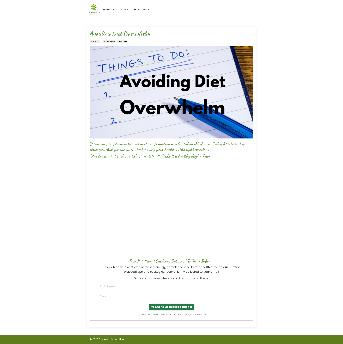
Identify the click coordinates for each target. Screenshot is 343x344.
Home (106, 9)
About (124, 9)
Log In (146, 9)
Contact (136, 9)
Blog (115, 9)
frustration (122, 41)
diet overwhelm (108, 41)
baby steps (95, 41)
